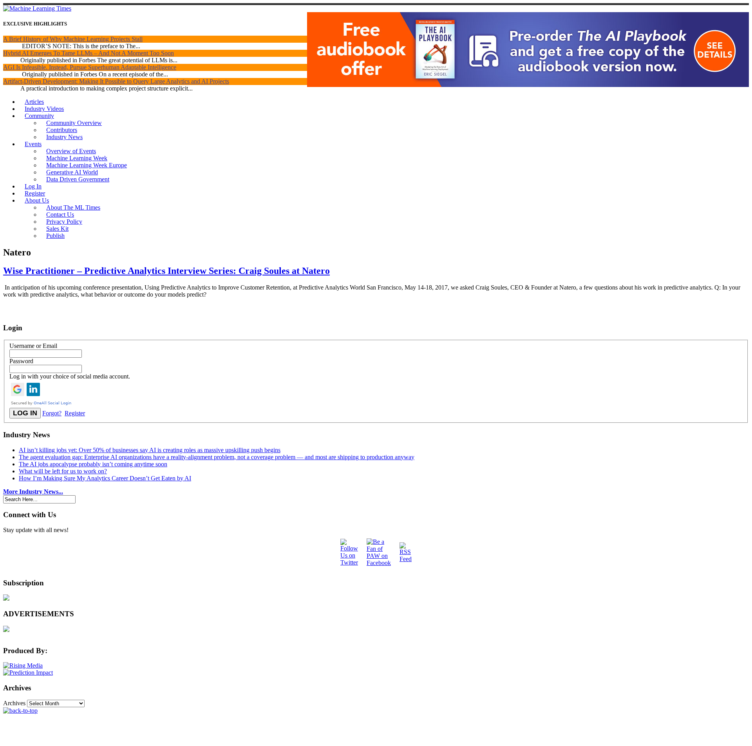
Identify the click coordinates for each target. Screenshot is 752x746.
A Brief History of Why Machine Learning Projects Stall (73, 39)
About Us (37, 200)
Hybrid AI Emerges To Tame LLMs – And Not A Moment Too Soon (88, 53)
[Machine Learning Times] (37, 8)
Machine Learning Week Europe (86, 165)
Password (21, 361)
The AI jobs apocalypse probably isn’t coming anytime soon (93, 464)
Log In (33, 186)
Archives (14, 703)
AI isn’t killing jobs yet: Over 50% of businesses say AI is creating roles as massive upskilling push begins (149, 450)
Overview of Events (71, 151)
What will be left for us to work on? (63, 471)
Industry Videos (44, 108)
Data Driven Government (77, 179)
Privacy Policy (64, 221)
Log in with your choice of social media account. (69, 376)
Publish (55, 235)
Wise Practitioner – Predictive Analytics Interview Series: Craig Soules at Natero (166, 271)
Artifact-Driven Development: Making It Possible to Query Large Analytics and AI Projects (116, 81)
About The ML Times (73, 207)
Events (33, 144)
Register (35, 193)
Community (39, 115)
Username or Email (33, 345)
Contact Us (60, 214)
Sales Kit (57, 228)
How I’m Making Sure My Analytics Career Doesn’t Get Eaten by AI (105, 478)
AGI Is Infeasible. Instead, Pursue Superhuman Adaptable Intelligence (89, 67)
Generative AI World (72, 172)
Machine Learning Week (76, 158)
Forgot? (51, 413)
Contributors (61, 130)
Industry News (64, 137)
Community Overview (74, 123)
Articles (34, 101)
